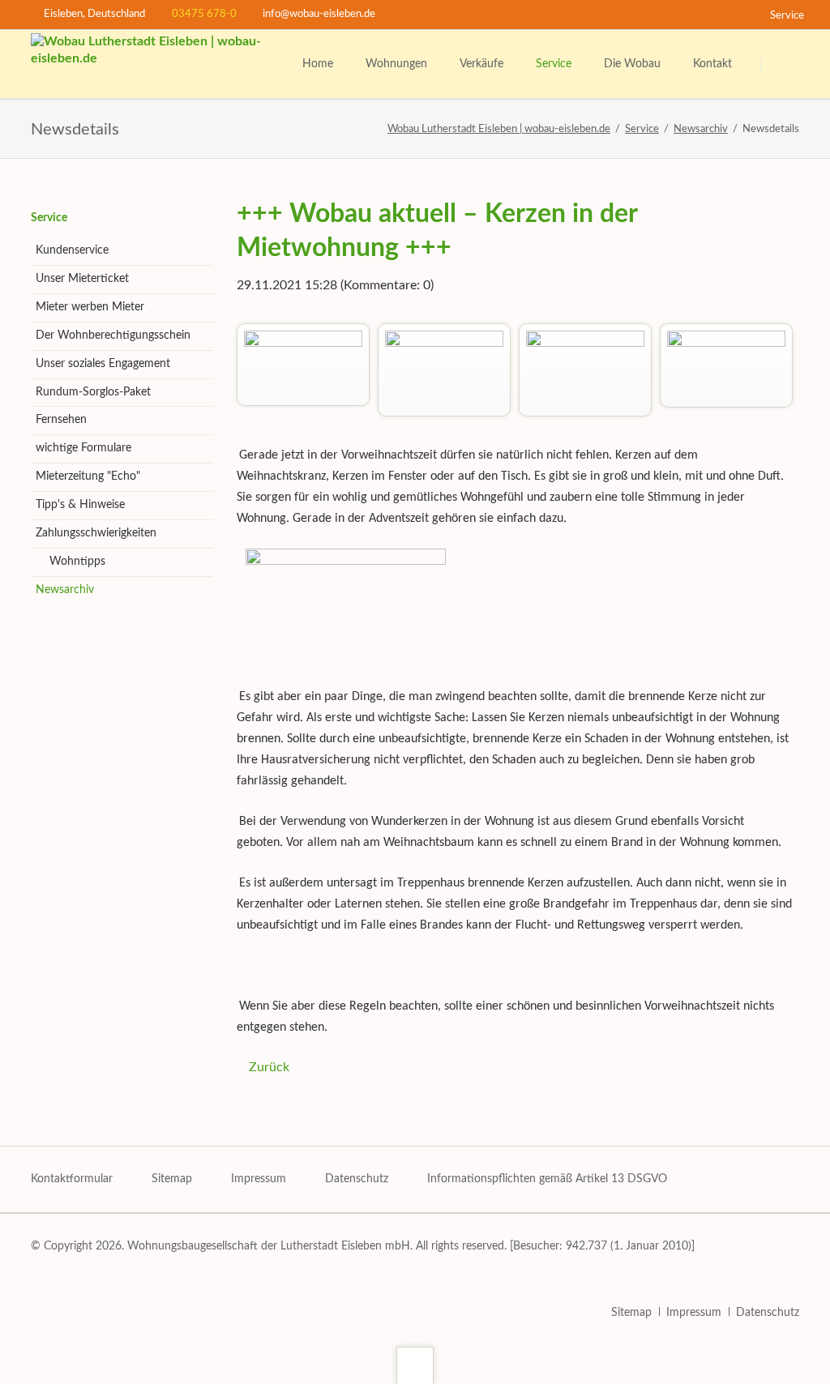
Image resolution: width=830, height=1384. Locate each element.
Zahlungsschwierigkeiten (96, 533)
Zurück (269, 1067)
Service (49, 218)
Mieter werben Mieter (90, 307)
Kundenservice (72, 250)
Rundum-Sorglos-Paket (93, 392)
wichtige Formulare (83, 448)
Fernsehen (61, 419)
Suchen (781, 65)
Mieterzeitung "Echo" (88, 476)
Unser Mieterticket (82, 278)
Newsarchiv (65, 590)
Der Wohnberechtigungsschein (113, 335)
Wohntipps (77, 561)
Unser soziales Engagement (103, 363)
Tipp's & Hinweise (80, 504)
